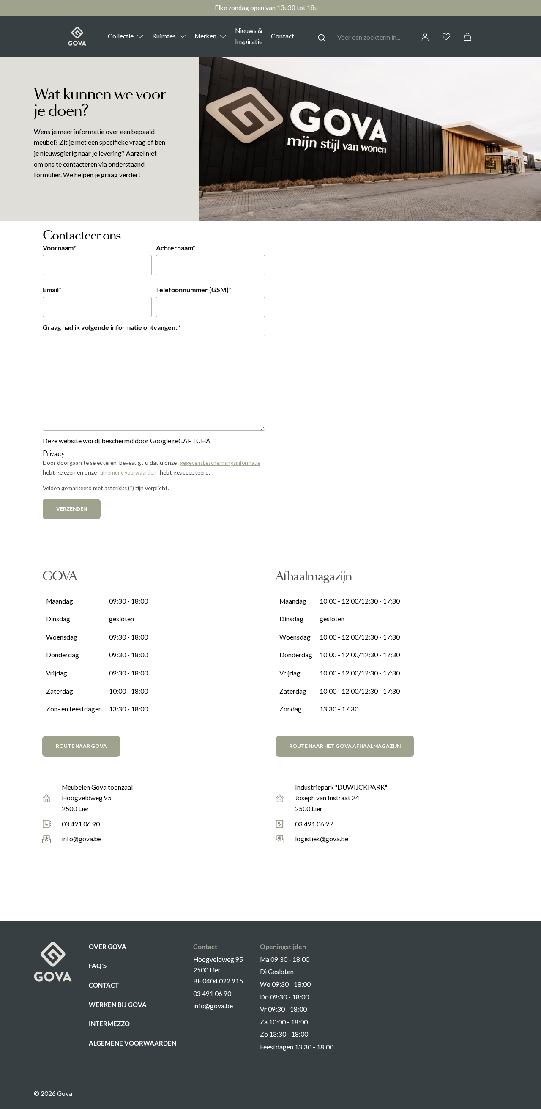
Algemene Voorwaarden (132, 1043)
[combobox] (363, 38)
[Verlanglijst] (446, 36)
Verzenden (71, 508)
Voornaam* (59, 248)
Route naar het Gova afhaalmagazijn (345, 746)
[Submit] (327, 37)
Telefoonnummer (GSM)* (193, 290)
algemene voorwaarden (128, 472)
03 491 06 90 (81, 824)
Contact (104, 985)
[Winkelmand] (467, 36)
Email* (52, 290)
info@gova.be (81, 839)
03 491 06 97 (314, 824)
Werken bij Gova (118, 1004)
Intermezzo (109, 1023)
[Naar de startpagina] (77, 36)
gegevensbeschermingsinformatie (220, 463)
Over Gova (107, 946)
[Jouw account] (425, 37)
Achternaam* (175, 248)
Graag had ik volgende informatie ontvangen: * (112, 327)
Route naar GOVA (81, 746)
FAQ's (98, 965)
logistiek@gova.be (321, 839)
